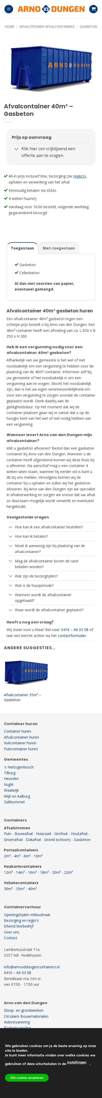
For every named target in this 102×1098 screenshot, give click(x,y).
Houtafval (79, 833)
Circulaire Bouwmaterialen (26, 1016)
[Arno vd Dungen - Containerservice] (51, 9)
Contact (10, 937)
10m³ (38, 855)
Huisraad (43, 833)
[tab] (22, 248)
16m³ (32, 872)
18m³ (44, 872)
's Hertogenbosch (19, 767)
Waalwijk (11, 790)
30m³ (8, 888)
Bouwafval (24, 833)
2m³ (7, 855)
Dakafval (33, 839)
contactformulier (72, 635)
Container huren (17, 731)
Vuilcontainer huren (20, 742)
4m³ (17, 855)
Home (9, 26)
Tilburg (9, 772)
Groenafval (13, 839)
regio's (79, 176)
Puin (7, 833)
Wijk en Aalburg (17, 796)
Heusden (11, 778)
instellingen (76, 1062)
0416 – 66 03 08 (74, 629)
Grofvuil (60, 833)
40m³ (32, 888)
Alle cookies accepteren (26, 1078)
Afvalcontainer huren (21, 737)
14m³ (20, 872)
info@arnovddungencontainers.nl (32, 966)
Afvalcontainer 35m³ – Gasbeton (22, 697)
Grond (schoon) (57, 839)
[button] (8, 9)
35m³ (20, 888)
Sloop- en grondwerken (23, 1010)
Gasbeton (88, 26)
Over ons (11, 932)
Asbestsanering (17, 1022)
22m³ (68, 872)
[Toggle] (16, 149)
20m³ (56, 872)
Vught (9, 784)
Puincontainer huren (21, 748)
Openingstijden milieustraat (27, 914)
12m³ (8, 872)
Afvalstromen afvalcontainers (47, 26)
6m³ (27, 855)
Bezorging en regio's (21, 920)
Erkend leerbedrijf (18, 926)
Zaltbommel (14, 801)
